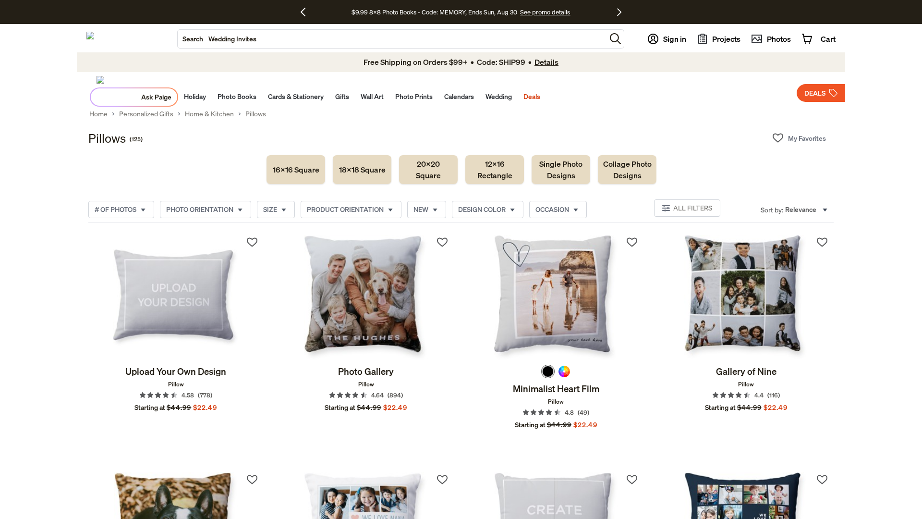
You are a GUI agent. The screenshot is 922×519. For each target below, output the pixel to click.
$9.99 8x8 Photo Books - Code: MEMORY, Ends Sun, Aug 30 (434, 12)
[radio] (548, 371)
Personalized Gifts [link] (146, 114)
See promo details (545, 12)
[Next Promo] (619, 12)
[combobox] (392, 39)
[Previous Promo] (307, 12)
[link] (296, 169)
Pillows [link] (255, 114)
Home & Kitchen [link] (209, 114)
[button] (615, 38)
